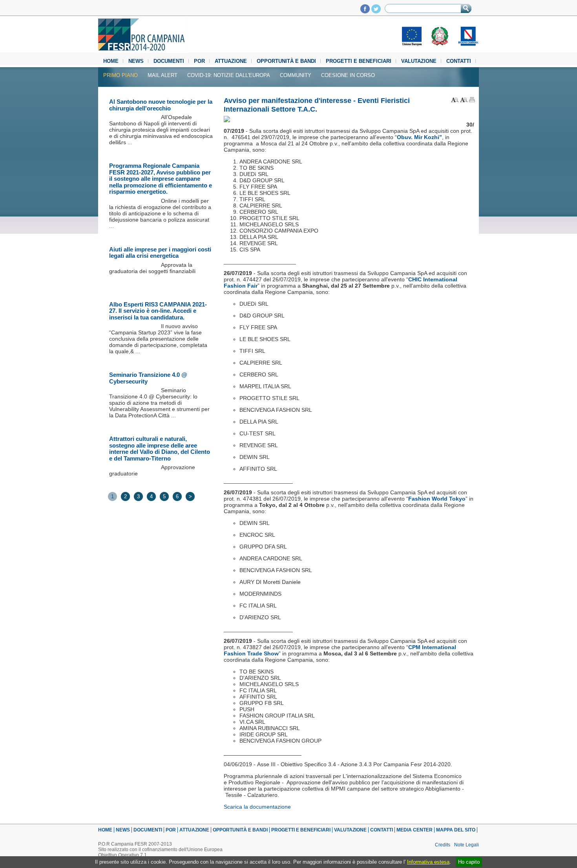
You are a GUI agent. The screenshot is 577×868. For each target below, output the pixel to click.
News (136, 61)
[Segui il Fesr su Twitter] (376, 11)
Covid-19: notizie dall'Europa (228, 75)
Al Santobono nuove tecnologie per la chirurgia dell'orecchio (160, 105)
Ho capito (469, 862)
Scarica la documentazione (257, 807)
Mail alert (162, 75)
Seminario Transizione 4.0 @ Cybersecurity (148, 378)
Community (295, 75)
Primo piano (120, 75)
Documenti (168, 61)
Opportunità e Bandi (286, 61)
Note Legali (466, 845)
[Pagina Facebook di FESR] (365, 11)
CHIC (415, 279)
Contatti (458, 61)
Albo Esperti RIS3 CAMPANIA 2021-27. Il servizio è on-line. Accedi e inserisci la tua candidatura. (158, 311)
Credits (442, 845)
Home (111, 61)
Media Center (414, 830)
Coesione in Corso (348, 75)
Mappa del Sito (455, 830)
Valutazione (418, 61)
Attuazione (231, 61)
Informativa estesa (428, 862)
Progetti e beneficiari (358, 61)
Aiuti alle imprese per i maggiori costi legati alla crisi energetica (160, 252)
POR (199, 61)
